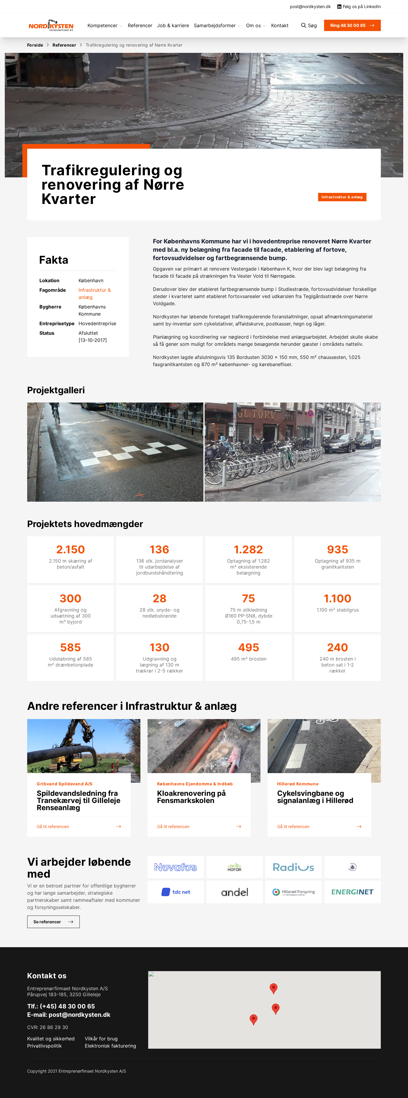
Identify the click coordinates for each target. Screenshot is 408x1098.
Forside (35, 44)
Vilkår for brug (101, 1039)
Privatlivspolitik (44, 1046)
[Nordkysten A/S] (51, 25)
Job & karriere (173, 25)
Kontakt (280, 25)
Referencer (140, 25)
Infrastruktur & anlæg (342, 197)
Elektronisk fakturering (110, 1046)
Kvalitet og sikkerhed (51, 1039)
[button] (273, 988)
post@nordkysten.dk (80, 1014)
